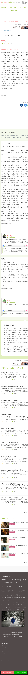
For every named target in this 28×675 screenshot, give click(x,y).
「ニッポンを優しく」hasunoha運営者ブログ (12, 632)
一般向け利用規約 (6, 649)
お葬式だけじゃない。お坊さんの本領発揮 (12, 636)
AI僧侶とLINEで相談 (21, 672)
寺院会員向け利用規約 (7, 651)
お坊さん (20, 7)
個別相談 (4, 7)
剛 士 (8, 301)
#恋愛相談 (3, 49)
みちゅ (3, 40)
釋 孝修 (9, 236)
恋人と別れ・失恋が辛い (6, 30)
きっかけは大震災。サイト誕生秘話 (11, 634)
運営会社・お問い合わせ (7, 660)
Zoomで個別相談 (7, 672)
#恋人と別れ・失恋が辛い (12, 49)
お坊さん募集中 (5, 645)
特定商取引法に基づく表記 (7, 653)
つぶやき (10, 7)
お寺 (25, 7)
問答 (15, 7)
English (3, 656)
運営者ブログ (5, 662)
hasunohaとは (5, 643)
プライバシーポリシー (7, 647)
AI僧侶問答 (14, 10)
